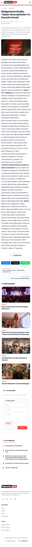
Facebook (6, 262)
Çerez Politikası (5, 530)
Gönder (22, 427)
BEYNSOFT (25, 541)
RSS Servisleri (4, 516)
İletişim (3, 513)
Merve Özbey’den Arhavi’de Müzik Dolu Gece (16, 451)
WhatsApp (26, 262)
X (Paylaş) (15, 262)
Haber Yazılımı (11, 541)
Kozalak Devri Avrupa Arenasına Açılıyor (17, 463)
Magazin (11, 8)
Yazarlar (3, 511)
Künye (2, 508)
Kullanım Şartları (5, 527)
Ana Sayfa (4, 8)
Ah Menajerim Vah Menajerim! (14, 446)
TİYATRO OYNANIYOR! (11, 468)
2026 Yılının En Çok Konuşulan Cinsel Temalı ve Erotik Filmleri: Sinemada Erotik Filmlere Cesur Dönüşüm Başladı (16, 457)
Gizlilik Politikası (5, 525)
